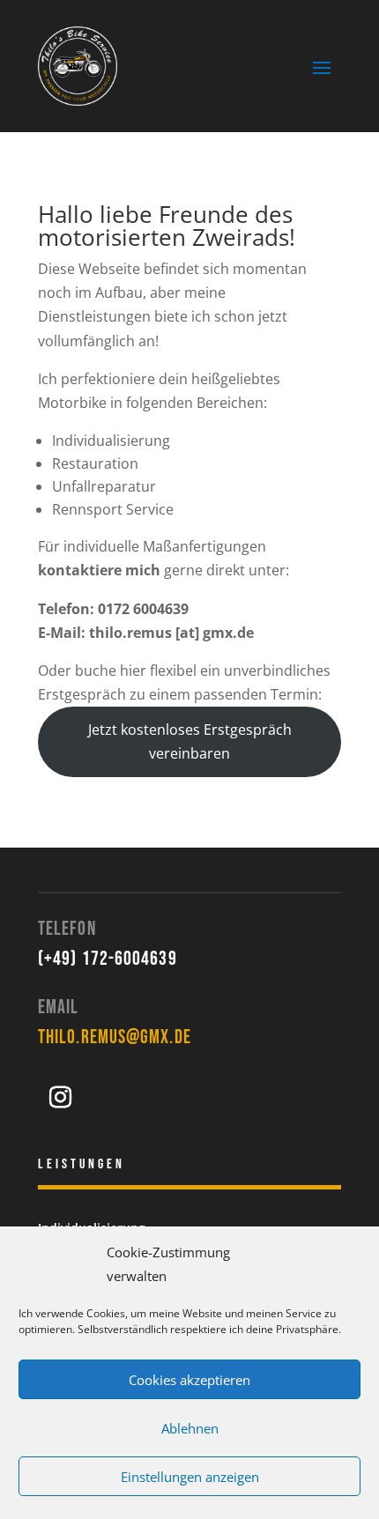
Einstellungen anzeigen (190, 1477)
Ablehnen (190, 1428)
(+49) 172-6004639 (107, 959)
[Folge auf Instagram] (60, 1098)
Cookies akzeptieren (189, 1380)
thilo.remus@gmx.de (114, 1037)
